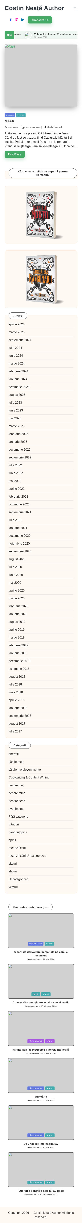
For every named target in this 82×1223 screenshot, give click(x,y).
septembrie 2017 (20, 715)
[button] (40, 19)
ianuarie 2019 (18, 653)
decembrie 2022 (20, 449)
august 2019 (17, 621)
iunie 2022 (16, 473)
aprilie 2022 (17, 488)
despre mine (17, 793)
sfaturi (13, 863)
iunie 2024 (16, 355)
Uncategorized (18, 879)
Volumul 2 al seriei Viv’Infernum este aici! (50, 34)
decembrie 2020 (20, 535)
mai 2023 (15, 418)
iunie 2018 (16, 692)
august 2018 (17, 676)
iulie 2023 (15, 402)
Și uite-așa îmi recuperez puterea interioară (41, 1049)
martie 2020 (17, 598)
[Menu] (75, 8)
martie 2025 (17, 332)
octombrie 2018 (19, 668)
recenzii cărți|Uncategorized (27, 855)
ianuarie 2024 (18, 379)
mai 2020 (15, 582)
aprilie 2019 (17, 629)
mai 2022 (15, 481)
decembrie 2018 (20, 661)
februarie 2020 (18, 606)
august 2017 (17, 723)
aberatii (14, 754)
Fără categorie (18, 816)
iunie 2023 (16, 410)
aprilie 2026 (17, 324)
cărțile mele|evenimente (25, 769)
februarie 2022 (18, 496)
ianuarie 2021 (18, 527)
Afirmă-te (41, 1096)
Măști (9, 121)
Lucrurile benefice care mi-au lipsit (41, 1190)
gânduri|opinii (18, 832)
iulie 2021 (15, 520)
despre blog (17, 785)
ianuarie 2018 (18, 708)
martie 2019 (17, 637)
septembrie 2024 (20, 340)
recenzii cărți (17, 848)
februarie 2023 (18, 434)
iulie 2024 (15, 347)
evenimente (16, 808)
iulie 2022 (15, 465)
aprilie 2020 (17, 590)
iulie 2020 (15, 567)
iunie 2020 (16, 574)
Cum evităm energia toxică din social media (41, 1002)
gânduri (10, 115)
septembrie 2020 (20, 551)
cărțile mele (16, 761)
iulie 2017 (15, 731)
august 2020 (17, 559)
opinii (12, 840)
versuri (20, 115)
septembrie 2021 (20, 512)
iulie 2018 (15, 684)
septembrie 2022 (20, 457)
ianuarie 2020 (18, 614)
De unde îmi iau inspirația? (41, 1143)
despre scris (17, 801)
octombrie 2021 (19, 504)
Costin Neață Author (34, 8)
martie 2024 (17, 363)
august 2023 (17, 394)
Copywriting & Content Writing (29, 777)
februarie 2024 (18, 371)
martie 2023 (17, 426)
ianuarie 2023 (18, 441)
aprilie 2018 (17, 700)
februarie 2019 (18, 645)
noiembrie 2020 (19, 543)
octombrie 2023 (19, 387)
